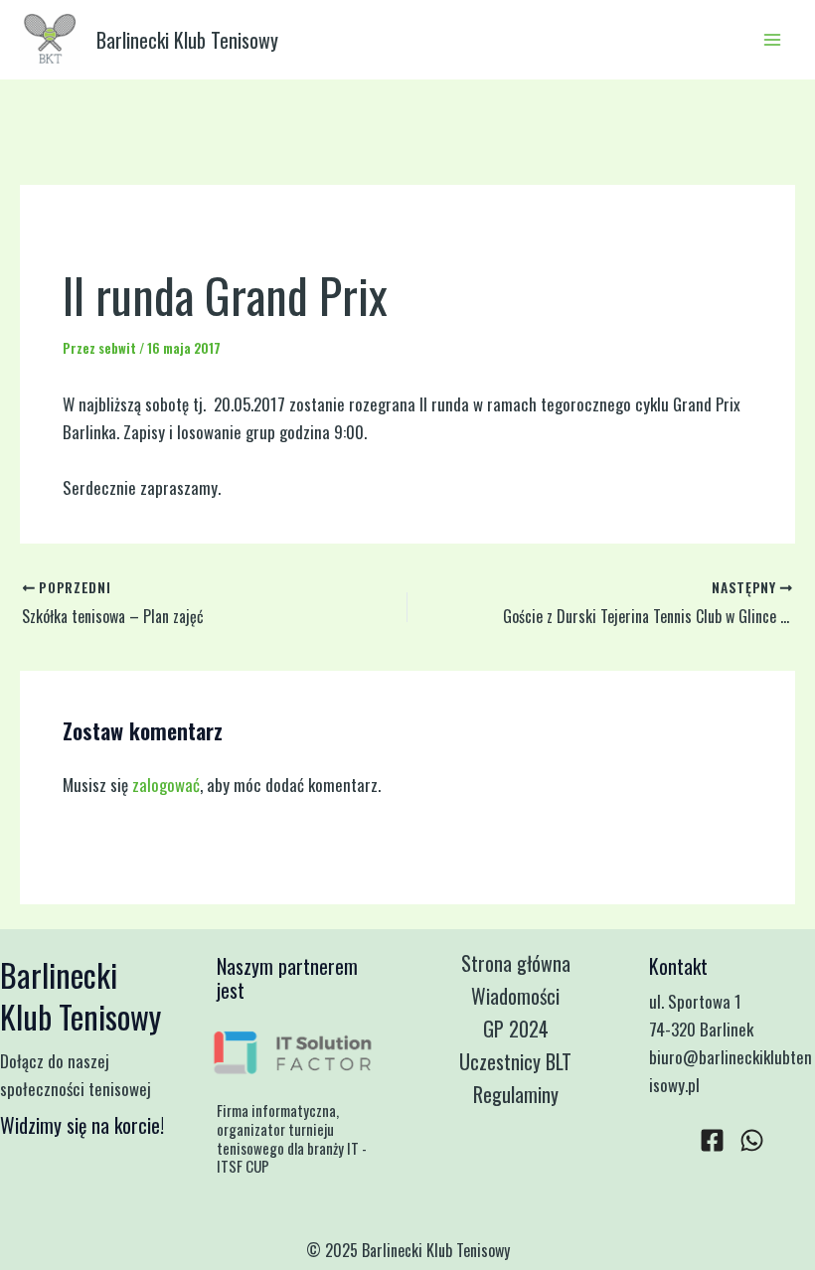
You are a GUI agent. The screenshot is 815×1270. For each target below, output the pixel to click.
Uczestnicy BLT (515, 1061)
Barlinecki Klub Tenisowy (187, 40)
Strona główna (515, 963)
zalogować (166, 784)
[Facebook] (712, 1140)
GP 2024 (516, 1028)
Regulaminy (516, 1094)
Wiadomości (515, 996)
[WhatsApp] (751, 1140)
